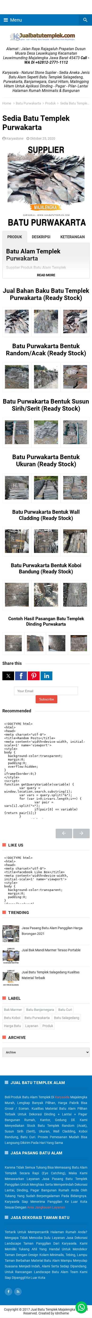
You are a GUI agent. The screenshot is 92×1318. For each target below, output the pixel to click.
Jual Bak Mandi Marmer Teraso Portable (51, 950)
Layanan (31, 1026)
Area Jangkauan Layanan (46, 1207)
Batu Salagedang (66, 1018)
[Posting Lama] (81, 833)
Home (6, 103)
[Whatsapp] (81, 1307)
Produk (50, 103)
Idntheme (62, 1313)
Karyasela (62, 1097)
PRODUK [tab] (14, 237)
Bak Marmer (13, 1010)
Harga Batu (12, 1026)
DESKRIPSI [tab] (41, 237)
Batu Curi (65, 1010)
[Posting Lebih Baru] (64, 833)
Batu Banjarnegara (40, 1010)
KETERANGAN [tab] (72, 237)
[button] (46, 275)
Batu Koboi (12, 1018)
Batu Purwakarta (28, 103)
